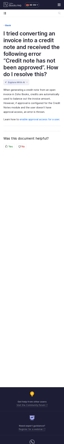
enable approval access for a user (39, 119)
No (23, 146)
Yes (10, 146)
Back (8, 25)
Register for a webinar (31, 429)
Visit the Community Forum (31, 405)
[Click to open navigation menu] (5, 13)
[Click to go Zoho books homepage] (10, 5)
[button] (30, 5)
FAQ (19, 5)
